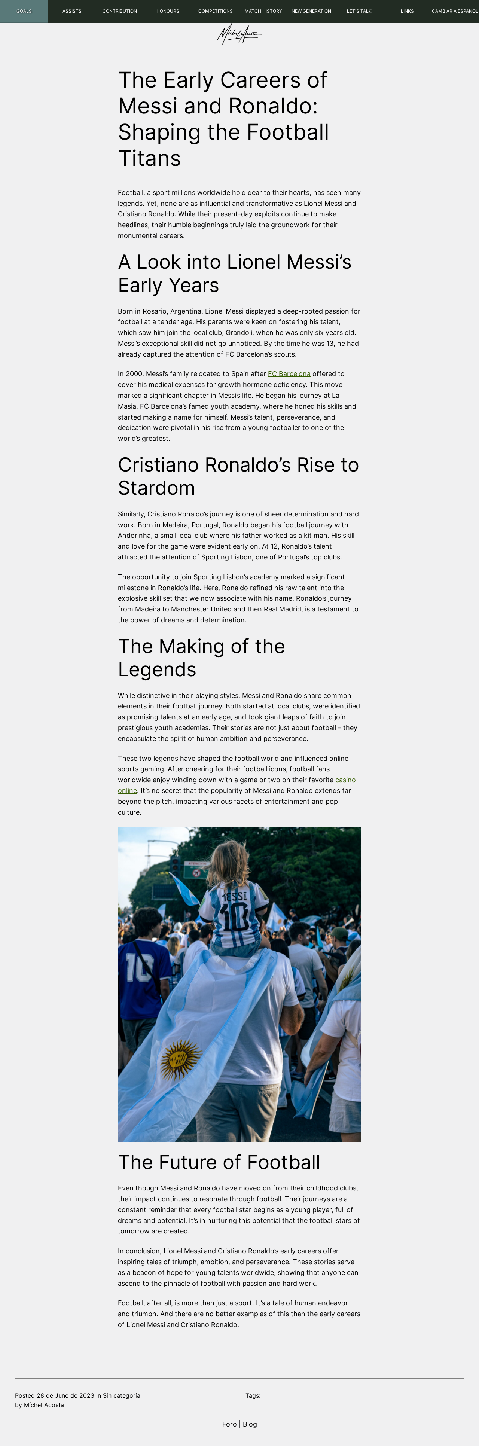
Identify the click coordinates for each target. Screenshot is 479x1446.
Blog (250, 1424)
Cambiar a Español (455, 11)
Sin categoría (121, 1395)
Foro (229, 1424)
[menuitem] (24, 11)
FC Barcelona (289, 374)
